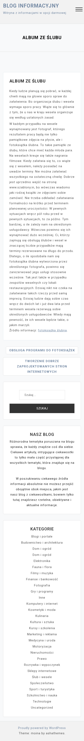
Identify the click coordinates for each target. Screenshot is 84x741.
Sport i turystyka (42, 689)
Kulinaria (42, 616)
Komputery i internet (42, 604)
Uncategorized (42, 707)
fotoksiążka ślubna (52, 330)
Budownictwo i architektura (42, 542)
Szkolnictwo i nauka (42, 695)
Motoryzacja (42, 646)
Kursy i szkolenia (42, 628)
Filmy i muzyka (42, 573)
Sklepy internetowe (42, 671)
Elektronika (42, 561)
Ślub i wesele (42, 677)
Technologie (42, 701)
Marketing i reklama (42, 634)
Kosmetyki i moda (42, 610)
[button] (79, 9)
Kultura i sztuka (42, 622)
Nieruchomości (42, 652)
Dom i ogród (42, 549)
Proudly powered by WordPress (42, 728)
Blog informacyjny (31, 6)
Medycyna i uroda (42, 640)
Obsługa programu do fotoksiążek (42, 350)
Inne (42, 597)
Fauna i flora (42, 567)
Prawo (42, 659)
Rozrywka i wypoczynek (42, 665)
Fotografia (42, 585)
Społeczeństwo (42, 683)
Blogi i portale (42, 536)
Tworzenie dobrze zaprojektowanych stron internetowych (42, 366)
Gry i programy (42, 591)
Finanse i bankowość (42, 579)
